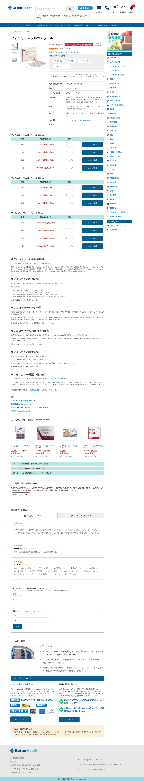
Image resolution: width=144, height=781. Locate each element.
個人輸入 (33, 382)
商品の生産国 (34, 390)
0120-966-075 (101, 760)
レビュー (16, 599)
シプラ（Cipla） (72, 88)
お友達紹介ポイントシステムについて (25, 773)
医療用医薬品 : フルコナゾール (21, 404)
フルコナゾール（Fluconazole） (79, 120)
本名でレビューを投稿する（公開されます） (28, 611)
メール (15, 620)
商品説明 (71, 61)
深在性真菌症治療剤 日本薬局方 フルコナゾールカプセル (29, 407)
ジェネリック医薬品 (58, 379)
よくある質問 (84, 61)
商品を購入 (59, 61)
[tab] (34, 515)
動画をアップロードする (21, 494)
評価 (15, 594)
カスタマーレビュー (62, 66)
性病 (16, 32)
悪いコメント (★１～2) (80, 515)
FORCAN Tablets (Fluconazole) (21, 411)
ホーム (12, 32)
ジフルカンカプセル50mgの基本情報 (23, 400)
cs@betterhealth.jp (98, 769)
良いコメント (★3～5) (34, 516)
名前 (14, 615)
